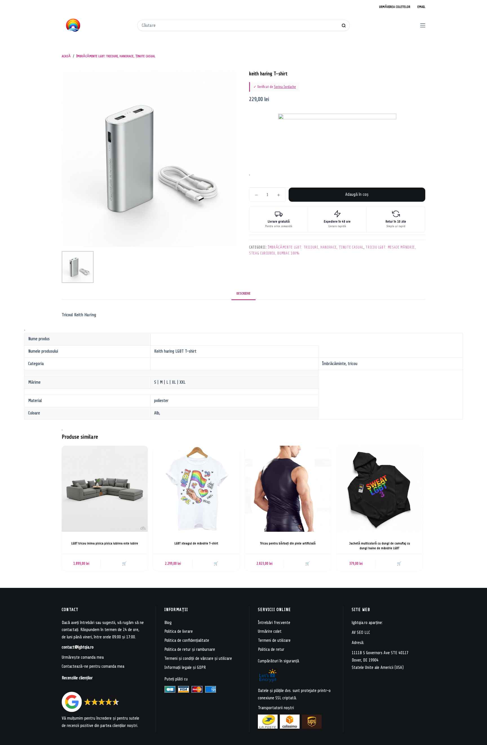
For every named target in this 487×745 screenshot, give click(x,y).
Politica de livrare (178, 631)
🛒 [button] (124, 563)
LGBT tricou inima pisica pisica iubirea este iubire (104, 543)
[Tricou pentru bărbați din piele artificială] (288, 489)
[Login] (400, 25)
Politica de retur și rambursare (189, 649)
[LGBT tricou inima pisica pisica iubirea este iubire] (105, 489)
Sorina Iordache (285, 87)
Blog (168, 622)
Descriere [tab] (243, 293)
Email (421, 7)
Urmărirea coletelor (394, 7)
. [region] (190, 371)
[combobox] (240, 25)
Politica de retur (271, 649)
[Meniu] (422, 25)
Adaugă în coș (357, 194)
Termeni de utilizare (274, 640)
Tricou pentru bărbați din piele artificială (288, 543)
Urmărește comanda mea (83, 657)
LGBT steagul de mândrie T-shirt (196, 543)
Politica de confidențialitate (186, 640)
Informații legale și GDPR (185, 667)
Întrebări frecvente (274, 622)
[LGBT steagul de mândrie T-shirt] (196, 489)
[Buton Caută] (344, 25)
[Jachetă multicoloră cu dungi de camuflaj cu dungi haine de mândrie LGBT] (379, 489)
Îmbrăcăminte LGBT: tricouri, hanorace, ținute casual (316, 247)
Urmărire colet (270, 631)
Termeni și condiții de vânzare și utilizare (198, 658)
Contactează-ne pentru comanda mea (93, 666)
